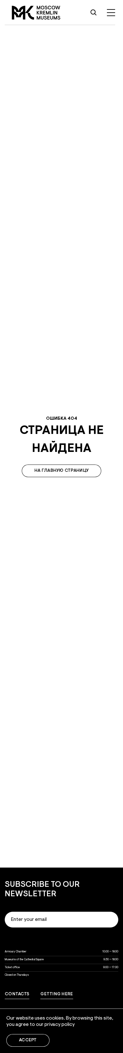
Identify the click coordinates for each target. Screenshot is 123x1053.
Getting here (56, 994)
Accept (28, 1040)
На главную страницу (61, 471)
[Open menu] (111, 12)
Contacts (17, 994)
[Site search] (93, 12)
